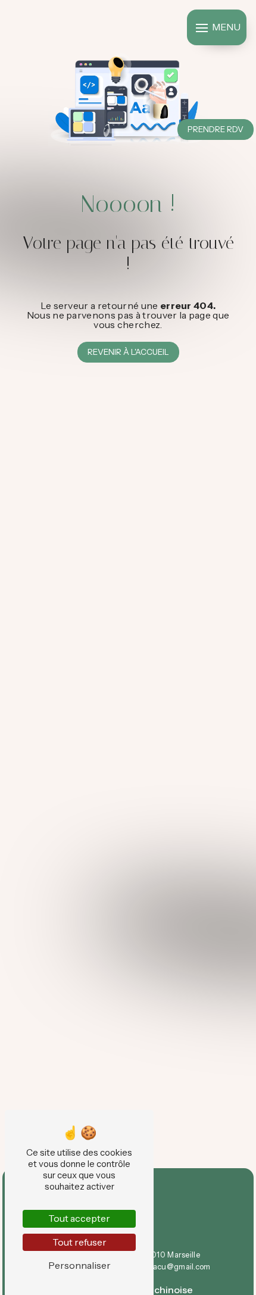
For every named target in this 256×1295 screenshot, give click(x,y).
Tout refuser (79, 1242)
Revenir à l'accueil (128, 352)
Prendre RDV (215, 129)
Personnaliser (79, 1265)
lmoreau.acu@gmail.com (165, 1266)
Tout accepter (79, 1218)
